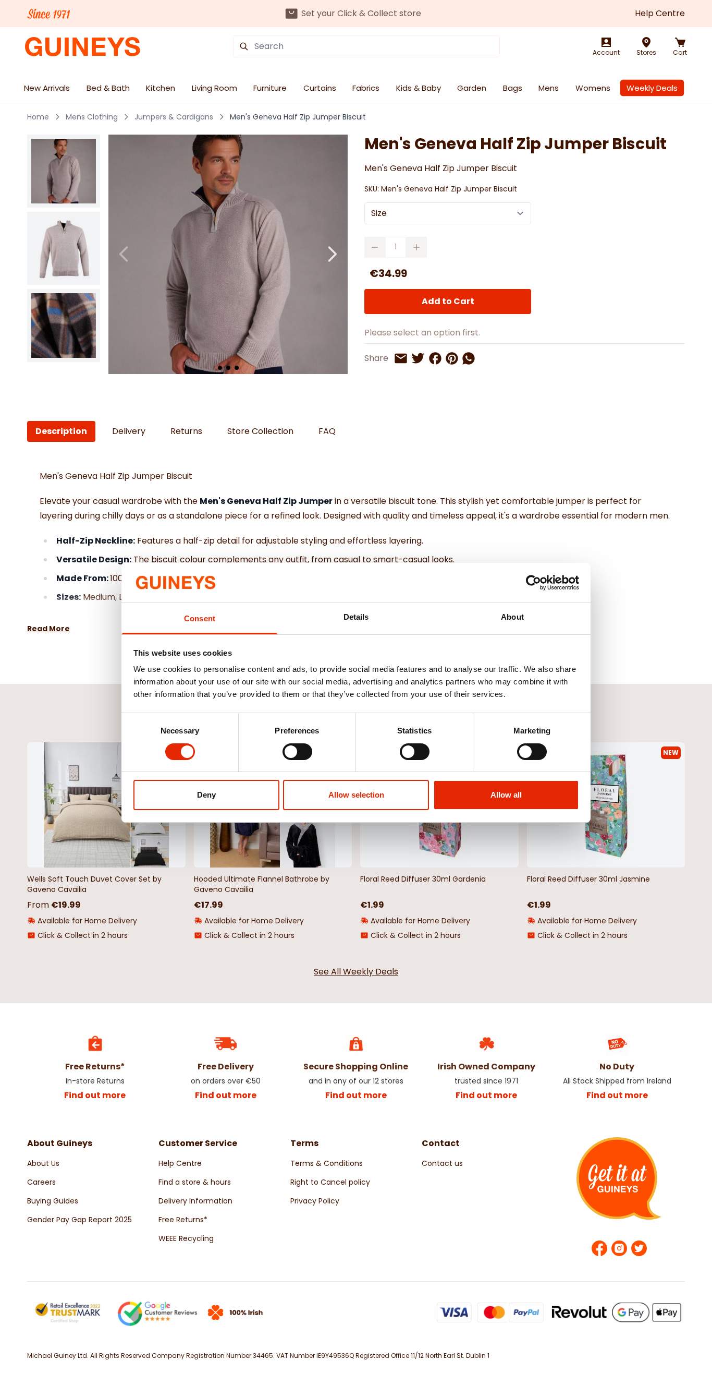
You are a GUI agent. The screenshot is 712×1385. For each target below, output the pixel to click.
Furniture (270, 87)
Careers (41, 1182)
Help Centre (660, 13)
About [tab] (512, 616)
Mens (548, 87)
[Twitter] (639, 1248)
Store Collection (260, 431)
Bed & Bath (108, 87)
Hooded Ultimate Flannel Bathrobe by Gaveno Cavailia (261, 884)
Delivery (128, 431)
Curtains (319, 87)
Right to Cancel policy (330, 1182)
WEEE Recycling (186, 1238)
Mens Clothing (92, 117)
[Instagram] (619, 1248)
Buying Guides (52, 1201)
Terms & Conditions (326, 1163)
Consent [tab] (199, 618)
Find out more (95, 1095)
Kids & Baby (418, 87)
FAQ (327, 431)
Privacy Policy (314, 1201)
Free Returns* (182, 1219)
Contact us (442, 1163)
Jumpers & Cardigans (173, 117)
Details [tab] (356, 616)
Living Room (214, 87)
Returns (186, 431)
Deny (206, 794)
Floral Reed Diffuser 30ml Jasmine (588, 879)
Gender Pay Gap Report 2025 (79, 1219)
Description (61, 431)
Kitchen (160, 87)
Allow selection (356, 794)
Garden (471, 87)
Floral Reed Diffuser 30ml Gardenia (423, 879)
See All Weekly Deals (356, 972)
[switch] (297, 751)
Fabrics (365, 87)
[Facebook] (599, 1248)
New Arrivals (47, 87)
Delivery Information (195, 1201)
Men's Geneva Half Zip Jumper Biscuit (298, 117)
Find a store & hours (194, 1182)
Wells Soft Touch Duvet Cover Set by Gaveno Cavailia (94, 884)
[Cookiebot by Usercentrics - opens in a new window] (533, 583)
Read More (48, 628)
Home (38, 117)
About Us (43, 1163)
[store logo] (82, 46)
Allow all (506, 794)
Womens (592, 87)
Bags (512, 87)
